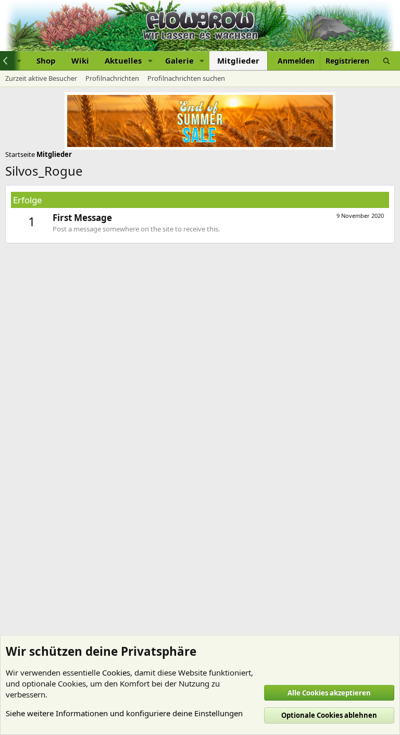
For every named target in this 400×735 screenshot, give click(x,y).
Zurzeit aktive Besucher (41, 78)
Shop (46, 60)
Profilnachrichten (112, 78)
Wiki (80, 60)
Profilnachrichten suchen (186, 78)
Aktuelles (123, 60)
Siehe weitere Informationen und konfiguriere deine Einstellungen (124, 713)
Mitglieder (238, 60)
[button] (150, 60)
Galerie (179, 60)
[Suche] (386, 60)
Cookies (116, 672)
